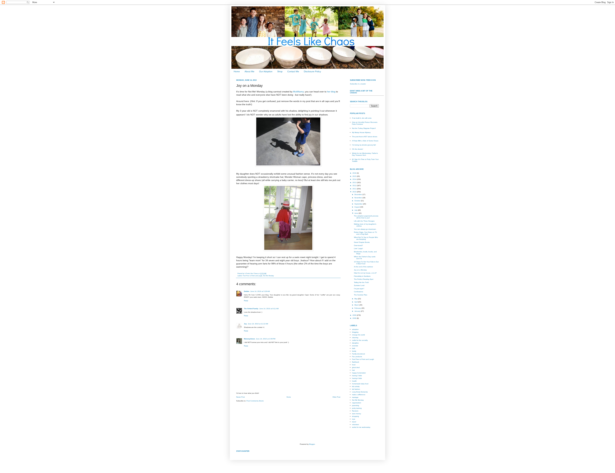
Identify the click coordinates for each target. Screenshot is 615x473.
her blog (331, 91)
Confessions (358, 292)
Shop (280, 71)
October (357, 201)
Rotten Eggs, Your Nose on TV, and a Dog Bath (365, 233)
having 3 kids (357, 375)
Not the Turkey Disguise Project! (364, 128)
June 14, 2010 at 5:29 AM (260, 291)
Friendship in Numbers (362, 276)
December (358, 194)
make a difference (358, 394)
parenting (355, 405)
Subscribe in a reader (358, 84)
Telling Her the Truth (361, 282)
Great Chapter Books (362, 242)
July (356, 210)
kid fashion (356, 389)
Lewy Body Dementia (360, 392)
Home (237, 71)
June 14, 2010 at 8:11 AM (269, 308)
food (353, 365)
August (357, 207)
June (356, 213)
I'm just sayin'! (359, 288)
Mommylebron (249, 339)
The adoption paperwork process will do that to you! (366, 217)
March (356, 305)
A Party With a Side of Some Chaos (365, 141)
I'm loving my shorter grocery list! (364, 145)
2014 (355, 179)
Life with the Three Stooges (364, 221)
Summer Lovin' (359, 285)
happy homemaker (359, 373)
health (354, 381)
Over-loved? (358, 245)
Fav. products (357, 356)
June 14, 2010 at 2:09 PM (265, 339)
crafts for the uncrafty (360, 340)
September (358, 204)
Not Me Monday (268, 276)
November (358, 198)
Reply (246, 300)
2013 (355, 182)
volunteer (355, 424)
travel (354, 422)
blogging (355, 332)
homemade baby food (360, 384)
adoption (355, 329)
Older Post (336, 397)
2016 (355, 173)
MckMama (298, 91)
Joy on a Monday (360, 270)
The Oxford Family (251, 308)
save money (356, 413)
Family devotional (358, 354)
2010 (355, 192)
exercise (355, 346)
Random (355, 411)
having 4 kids (357, 378)
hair (353, 370)
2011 (355, 189)
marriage (355, 397)
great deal (356, 367)
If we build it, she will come (362, 118)
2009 (355, 315)
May (356, 299)
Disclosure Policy (312, 71)
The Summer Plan (360, 295)
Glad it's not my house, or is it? (365, 273)
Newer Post (240, 397)
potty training (357, 408)
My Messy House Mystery (361, 132)
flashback (355, 362)
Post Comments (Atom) (254, 401)
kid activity (356, 386)
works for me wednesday (361, 427)
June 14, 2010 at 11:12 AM (258, 324)
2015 (355, 176)
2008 (355, 318)
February (357, 308)
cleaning (355, 337)
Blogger (312, 444)
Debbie (246, 291)
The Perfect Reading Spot (363, 279)
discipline (355, 343)
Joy (245, 324)
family (354, 351)
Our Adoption (265, 71)
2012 (355, 185)
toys (353, 419)
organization (356, 403)
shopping (355, 416)
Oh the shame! (357, 149)
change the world (358, 335)
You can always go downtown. (365, 229)
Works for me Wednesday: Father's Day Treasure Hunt (365, 154)
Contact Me (293, 71)
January (357, 311)
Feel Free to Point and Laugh (252, 276)
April (356, 302)
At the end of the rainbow (363, 267)
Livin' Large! (358, 248)
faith (353, 348)
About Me (249, 71)
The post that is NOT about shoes (364, 136)
